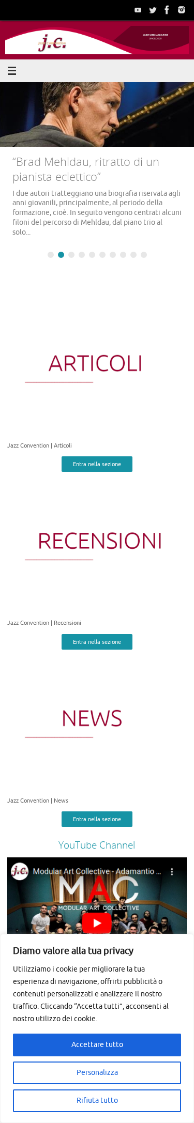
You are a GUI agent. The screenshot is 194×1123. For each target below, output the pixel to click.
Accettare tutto (97, 1044)
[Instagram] (181, 10)
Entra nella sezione (97, 464)
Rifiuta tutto (97, 1100)
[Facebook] (167, 10)
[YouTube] (138, 10)
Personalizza (97, 1072)
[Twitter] (152, 10)
